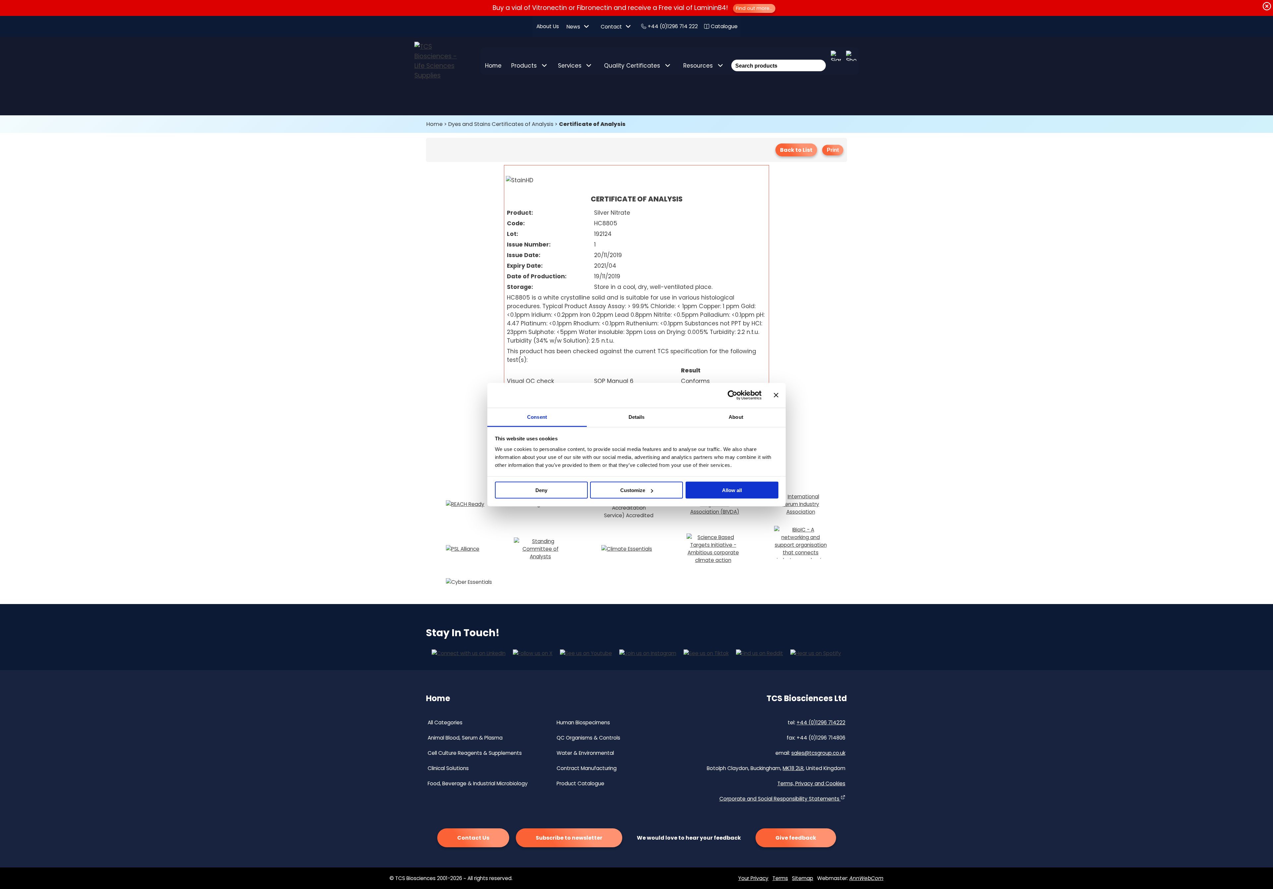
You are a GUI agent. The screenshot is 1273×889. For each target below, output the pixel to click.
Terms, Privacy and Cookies (811, 783)
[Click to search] (819, 56)
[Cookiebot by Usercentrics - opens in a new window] (732, 395)
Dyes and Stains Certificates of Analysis (500, 124)
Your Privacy (753, 878)
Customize (632, 490)
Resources (698, 66)
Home (493, 66)
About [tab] (736, 416)
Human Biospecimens (583, 722)
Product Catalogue (580, 783)
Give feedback (795, 838)
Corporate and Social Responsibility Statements (780, 798)
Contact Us (473, 838)
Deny (541, 490)
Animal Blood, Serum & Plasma (465, 737)
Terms (780, 878)
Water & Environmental (585, 753)
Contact (611, 26)
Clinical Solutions (448, 768)
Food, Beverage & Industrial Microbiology (478, 783)
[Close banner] (776, 395)
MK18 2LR (793, 768)
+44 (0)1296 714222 (821, 722)
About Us (547, 26)
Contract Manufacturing (587, 768)
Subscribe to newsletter (569, 838)
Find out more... (754, 8)
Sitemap (802, 878)
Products (524, 66)
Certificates (632, 66)
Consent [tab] (537, 416)
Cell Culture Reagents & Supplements (475, 753)
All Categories (445, 722)
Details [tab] (637, 416)
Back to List (796, 150)
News (573, 26)
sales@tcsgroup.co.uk (818, 753)
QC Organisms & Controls (588, 737)
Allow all (732, 490)
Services (569, 66)
